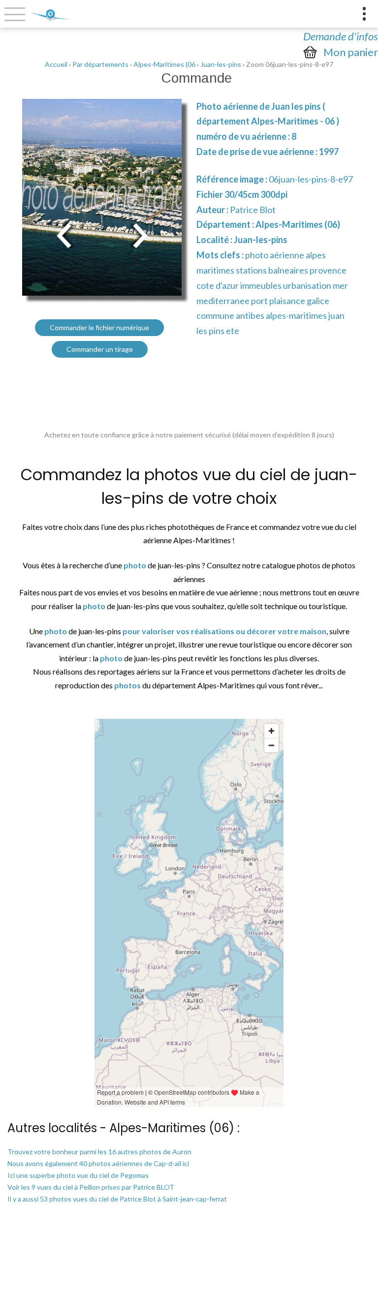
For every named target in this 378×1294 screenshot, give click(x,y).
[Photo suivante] (139, 234)
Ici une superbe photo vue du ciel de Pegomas (78, 1175)
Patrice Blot (253, 209)
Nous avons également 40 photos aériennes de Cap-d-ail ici (98, 1163)
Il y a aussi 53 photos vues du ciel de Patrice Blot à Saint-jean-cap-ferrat (117, 1199)
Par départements (100, 64)
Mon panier (350, 52)
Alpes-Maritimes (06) (297, 224)
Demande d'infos (340, 36)
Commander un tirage (99, 349)
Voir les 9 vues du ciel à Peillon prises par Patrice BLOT (90, 1187)
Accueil (56, 64)
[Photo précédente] (64, 234)
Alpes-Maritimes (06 (164, 64)
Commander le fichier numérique (99, 327)
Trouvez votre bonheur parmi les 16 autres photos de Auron (99, 1151)
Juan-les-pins (220, 64)
